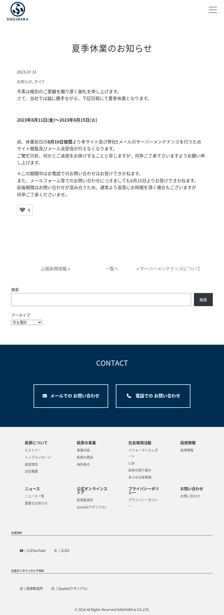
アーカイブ (20, 315)
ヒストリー (33, 450)
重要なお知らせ (36, 503)
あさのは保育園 (139, 477)
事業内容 (83, 450)
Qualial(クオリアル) (91, 507)
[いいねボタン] (22, 210)
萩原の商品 (85, 457)
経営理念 (31, 464)
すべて (39, 81)
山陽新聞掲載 (54, 268)
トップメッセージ (38, 457)
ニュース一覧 (34, 496)
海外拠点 (83, 464)
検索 (15, 289)
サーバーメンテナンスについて (170, 268)
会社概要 (31, 471)
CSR (131, 463)
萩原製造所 (85, 499)
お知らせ (24, 81)
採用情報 (186, 450)
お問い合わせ (190, 496)
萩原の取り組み (139, 470)
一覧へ (112, 268)
